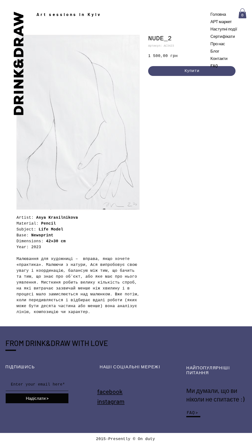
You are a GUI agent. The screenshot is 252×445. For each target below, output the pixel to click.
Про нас (217, 43)
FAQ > (192, 412)
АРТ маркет (221, 21)
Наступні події (223, 28)
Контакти (219, 58)
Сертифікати (222, 36)
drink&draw (19, 63)
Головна (218, 14)
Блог (214, 50)
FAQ (214, 65)
